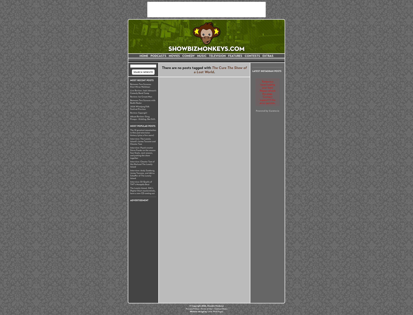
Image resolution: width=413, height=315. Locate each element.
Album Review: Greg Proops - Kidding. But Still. (143, 118)
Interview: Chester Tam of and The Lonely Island (142, 164)
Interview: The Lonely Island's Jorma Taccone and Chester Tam (143, 141)
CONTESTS (252, 56)
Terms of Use (207, 309)
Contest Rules (220, 309)
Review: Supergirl (138, 113)
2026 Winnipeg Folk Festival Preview (139, 107)
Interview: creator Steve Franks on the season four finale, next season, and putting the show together (143, 153)
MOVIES (174, 56)
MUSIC (201, 56)
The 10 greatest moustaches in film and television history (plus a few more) (143, 133)
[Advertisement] (206, 9)
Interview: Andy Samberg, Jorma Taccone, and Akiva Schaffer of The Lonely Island (142, 174)
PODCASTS (158, 56)
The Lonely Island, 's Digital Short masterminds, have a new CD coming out (143, 191)
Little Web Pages (215, 311)
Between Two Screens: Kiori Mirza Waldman (140, 85)
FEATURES (235, 56)
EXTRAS (267, 56)
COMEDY (188, 56)
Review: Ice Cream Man (141, 96)
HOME (144, 56)
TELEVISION (217, 56)
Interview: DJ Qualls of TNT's (141, 183)
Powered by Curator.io (267, 110)
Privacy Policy (192, 309)
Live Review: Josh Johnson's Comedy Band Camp (143, 91)
